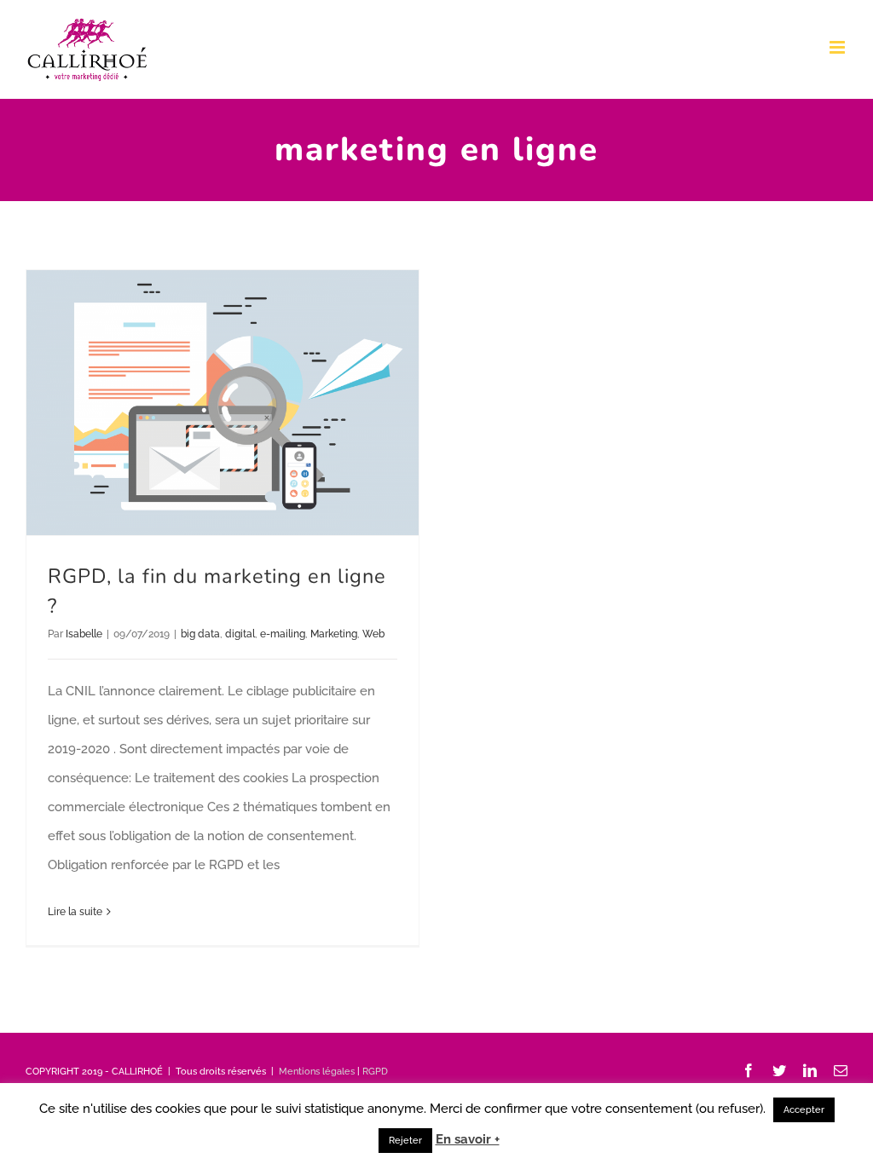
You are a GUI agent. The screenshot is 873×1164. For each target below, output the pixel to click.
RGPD (375, 1071)
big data (200, 634)
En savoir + (468, 1139)
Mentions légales (317, 1071)
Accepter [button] (803, 1109)
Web (373, 634)
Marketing (333, 634)
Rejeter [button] (405, 1140)
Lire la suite (75, 912)
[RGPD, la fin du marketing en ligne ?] (222, 402)
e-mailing (282, 634)
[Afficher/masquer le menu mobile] (838, 47)
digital (240, 634)
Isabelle (84, 634)
